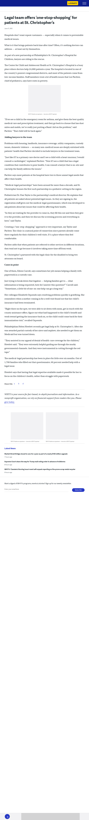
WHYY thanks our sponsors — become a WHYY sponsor (42, 114)
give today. (9, 402)
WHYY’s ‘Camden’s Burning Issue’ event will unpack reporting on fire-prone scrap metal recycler (39, 469)
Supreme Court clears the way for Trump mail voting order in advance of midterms (34, 461)
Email (23, 383)
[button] (7, 816)
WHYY (8, 3)
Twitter (18, 383)
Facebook (14, 383)
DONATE (73, 3)
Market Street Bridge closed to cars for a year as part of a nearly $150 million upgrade (36, 454)
